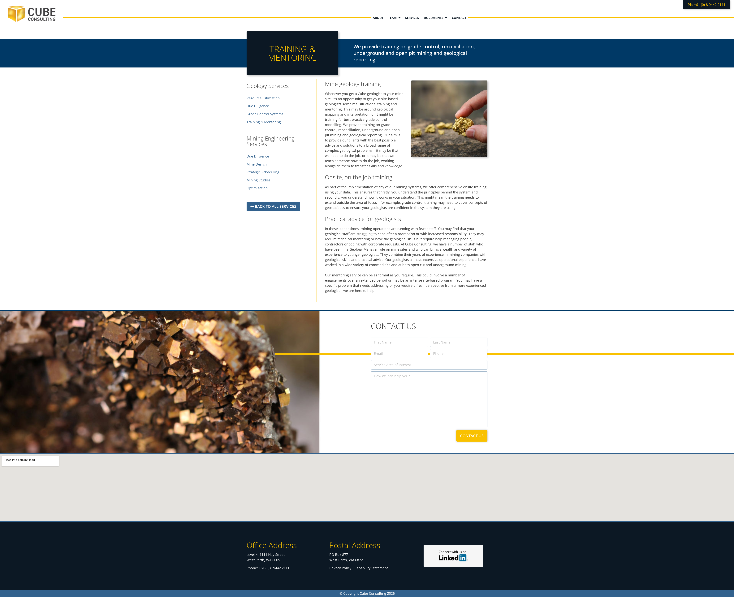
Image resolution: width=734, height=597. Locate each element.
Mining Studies (258, 180)
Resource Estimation (263, 98)
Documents (433, 18)
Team (392, 18)
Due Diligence (258, 106)
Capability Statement (371, 568)
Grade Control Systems (265, 114)
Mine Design (257, 164)
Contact (459, 18)
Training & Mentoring (264, 122)
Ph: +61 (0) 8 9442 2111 (706, 4)
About (378, 18)
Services (412, 18)
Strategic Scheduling (263, 172)
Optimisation (257, 188)
